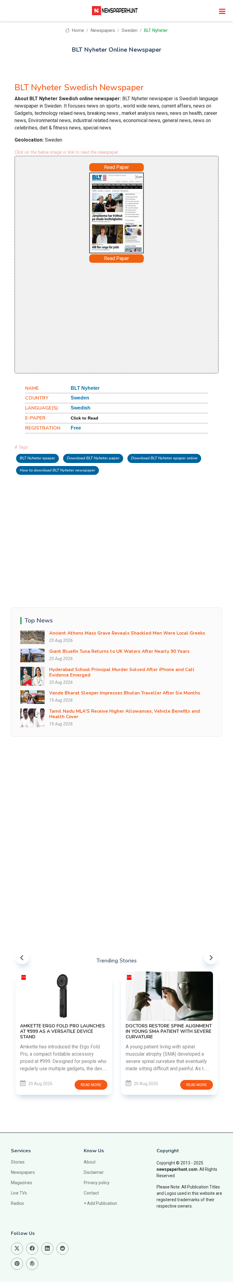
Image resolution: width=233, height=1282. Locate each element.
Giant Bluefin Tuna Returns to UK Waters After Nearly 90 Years (119, 651)
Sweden (129, 30)
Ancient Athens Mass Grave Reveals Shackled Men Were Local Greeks (127, 633)
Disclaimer (94, 1172)
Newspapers (103, 30)
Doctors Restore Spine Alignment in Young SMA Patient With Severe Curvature (169, 1031)
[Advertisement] (116, 317)
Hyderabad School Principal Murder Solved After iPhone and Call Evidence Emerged (121, 672)
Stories (18, 1162)
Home (77, 30)
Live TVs (19, 1193)
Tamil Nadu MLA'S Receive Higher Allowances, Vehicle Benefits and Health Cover (124, 714)
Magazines (21, 1183)
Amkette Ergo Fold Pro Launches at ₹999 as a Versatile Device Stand (62, 1031)
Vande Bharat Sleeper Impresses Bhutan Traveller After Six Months (124, 693)
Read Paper (116, 167)
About (90, 1162)
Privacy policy (97, 1183)
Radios (17, 1203)
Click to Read (84, 418)
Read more (91, 1085)
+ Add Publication (100, 1203)
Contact (91, 1193)
